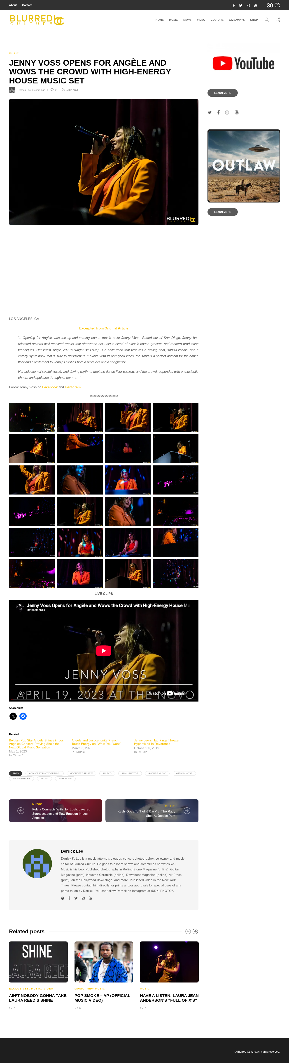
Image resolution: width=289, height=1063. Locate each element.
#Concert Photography (44, 773)
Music (173, 19)
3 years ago (38, 89)
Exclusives (19, 988)
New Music (96, 988)
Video (201, 19)
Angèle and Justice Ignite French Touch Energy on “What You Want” (96, 742)
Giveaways (237, 19)
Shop (254, 19)
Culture (217, 19)
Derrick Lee (24, 89)
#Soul (44, 778)
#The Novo (65, 778)
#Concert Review (81, 773)
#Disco (107, 773)
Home (160, 19)
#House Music (157, 773)
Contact (27, 5)
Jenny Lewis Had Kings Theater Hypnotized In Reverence (156, 742)
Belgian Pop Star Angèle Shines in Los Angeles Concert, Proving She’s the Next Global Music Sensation (36, 744)
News (187, 19)
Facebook (50, 387)
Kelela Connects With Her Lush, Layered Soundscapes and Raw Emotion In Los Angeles (61, 813)
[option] (38, 975)
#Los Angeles (21, 778)
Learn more (222, 93)
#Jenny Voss (184, 773)
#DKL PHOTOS (130, 773)
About (13, 5)
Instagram (73, 387)
